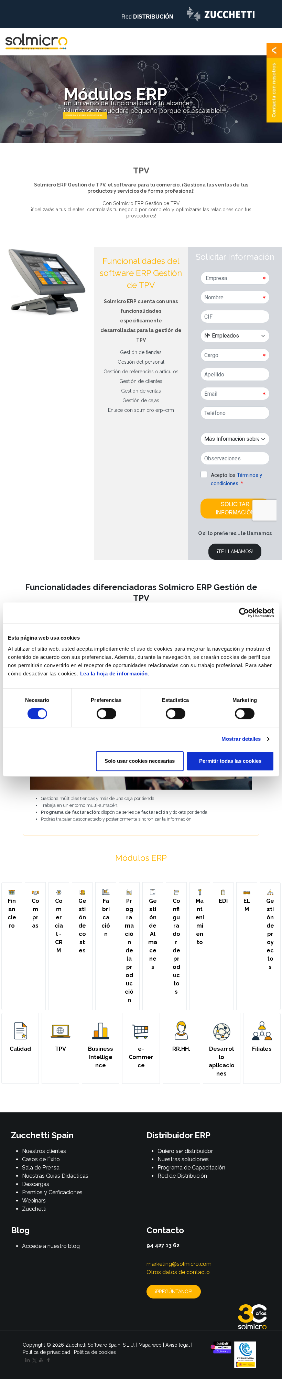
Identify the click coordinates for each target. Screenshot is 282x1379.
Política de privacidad (46, 1352)
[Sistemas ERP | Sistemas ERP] (85, 115)
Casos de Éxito (41, 1159)
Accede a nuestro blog (51, 1246)
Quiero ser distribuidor (185, 1151)
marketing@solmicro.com (179, 1264)
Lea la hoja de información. (115, 673)
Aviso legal (177, 1345)
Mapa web (150, 1345)
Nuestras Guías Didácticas (55, 1176)
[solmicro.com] (36, 41)
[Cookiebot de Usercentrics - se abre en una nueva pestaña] (244, 613)
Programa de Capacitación (191, 1167)
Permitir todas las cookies (230, 761)
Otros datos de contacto (178, 1272)
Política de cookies (95, 1352)
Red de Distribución (182, 1176)
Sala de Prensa (40, 1167)
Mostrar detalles (241, 739)
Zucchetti (34, 1209)
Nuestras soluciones (183, 1159)
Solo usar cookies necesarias (140, 761)
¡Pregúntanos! (173, 1291)
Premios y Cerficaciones (52, 1192)
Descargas (35, 1184)
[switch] (106, 713)
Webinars (34, 1200)
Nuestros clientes (44, 1151)
